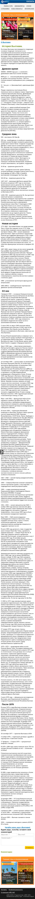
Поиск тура (8, 6)
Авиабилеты (19, 6)
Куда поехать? (17, 8)
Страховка (5, 8)
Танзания (6, 875)
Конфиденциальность (16, 889)
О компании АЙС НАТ (8, 892)
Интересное (29, 8)
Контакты (30, 1)
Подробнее (10, 883)
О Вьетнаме (5, 42)
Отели (28, 6)
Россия (22, 29)
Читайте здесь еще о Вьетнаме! (17, 827)
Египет (22, 873)
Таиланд (6, 31)
